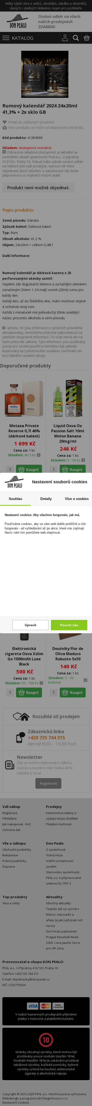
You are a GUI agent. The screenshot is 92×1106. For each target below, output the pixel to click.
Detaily (46, 499)
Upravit (30, 625)
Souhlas (15, 499)
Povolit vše (69, 625)
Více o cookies (77, 499)
